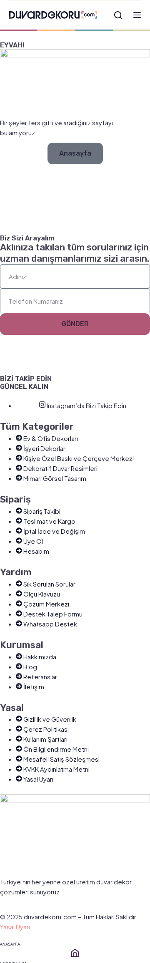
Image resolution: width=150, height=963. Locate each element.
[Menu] (137, 15)
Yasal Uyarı (15, 927)
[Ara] (118, 15)
